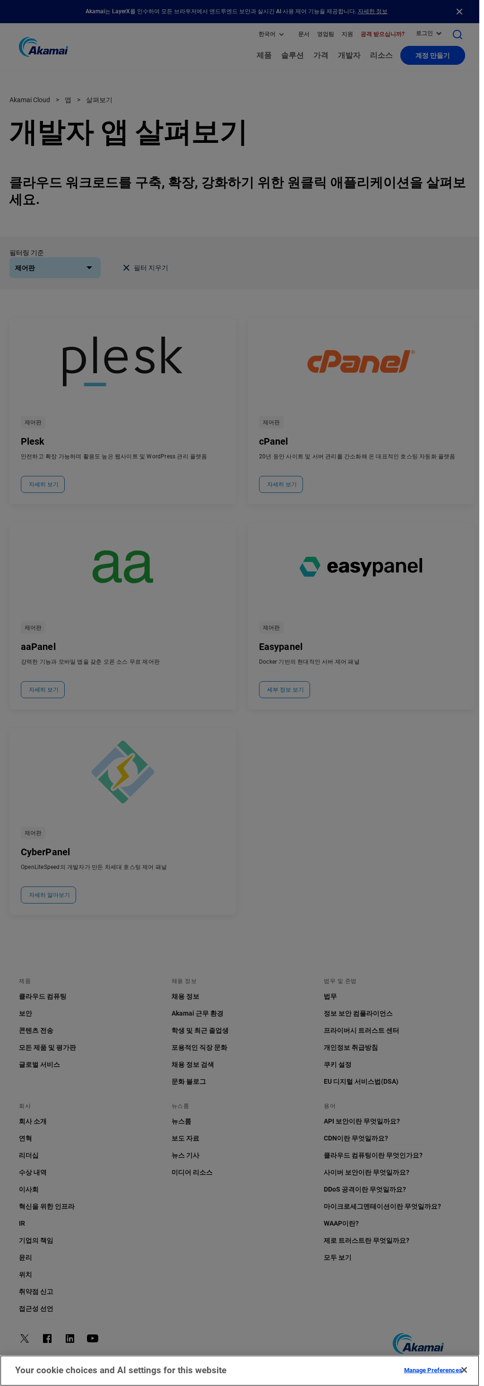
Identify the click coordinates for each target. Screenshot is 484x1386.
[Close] (464, 1370)
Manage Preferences (433, 1369)
